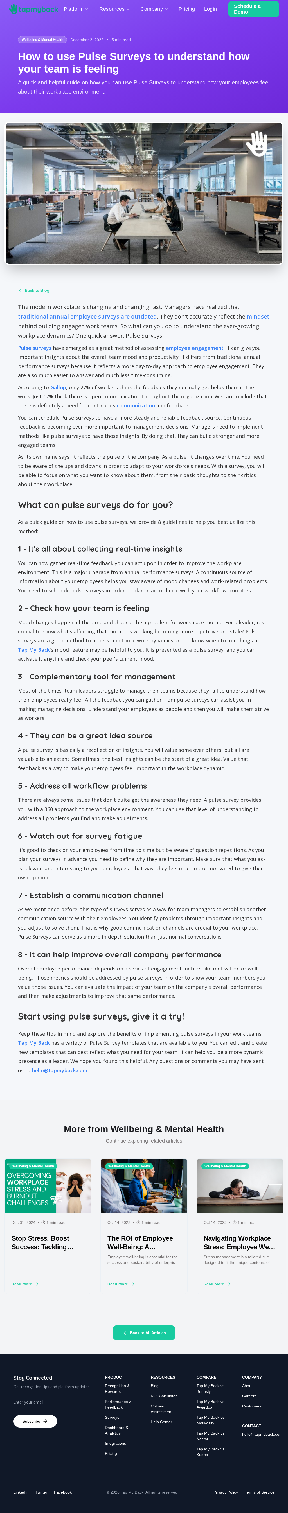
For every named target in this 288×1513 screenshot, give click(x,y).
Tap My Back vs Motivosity (210, 1420)
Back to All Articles (148, 1332)
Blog (155, 1386)
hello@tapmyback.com (59, 1070)
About (247, 1386)
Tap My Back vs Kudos (210, 1452)
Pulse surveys (34, 347)
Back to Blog (37, 290)
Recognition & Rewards (117, 1389)
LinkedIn (21, 1492)
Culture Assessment (161, 1409)
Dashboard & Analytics (116, 1430)
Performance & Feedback (118, 1404)
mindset (258, 316)
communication (136, 405)
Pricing (111, 1453)
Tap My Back (34, 649)
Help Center (161, 1422)
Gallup (58, 387)
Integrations (115, 1443)
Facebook (63, 1492)
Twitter (41, 1492)
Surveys (112, 1417)
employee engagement (195, 347)
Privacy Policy (225, 1492)
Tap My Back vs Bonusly (210, 1389)
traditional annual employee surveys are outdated (87, 316)
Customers (252, 1406)
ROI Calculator (164, 1396)
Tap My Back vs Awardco (210, 1404)
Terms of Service (259, 1492)
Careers (249, 1396)
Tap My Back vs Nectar (210, 1436)
